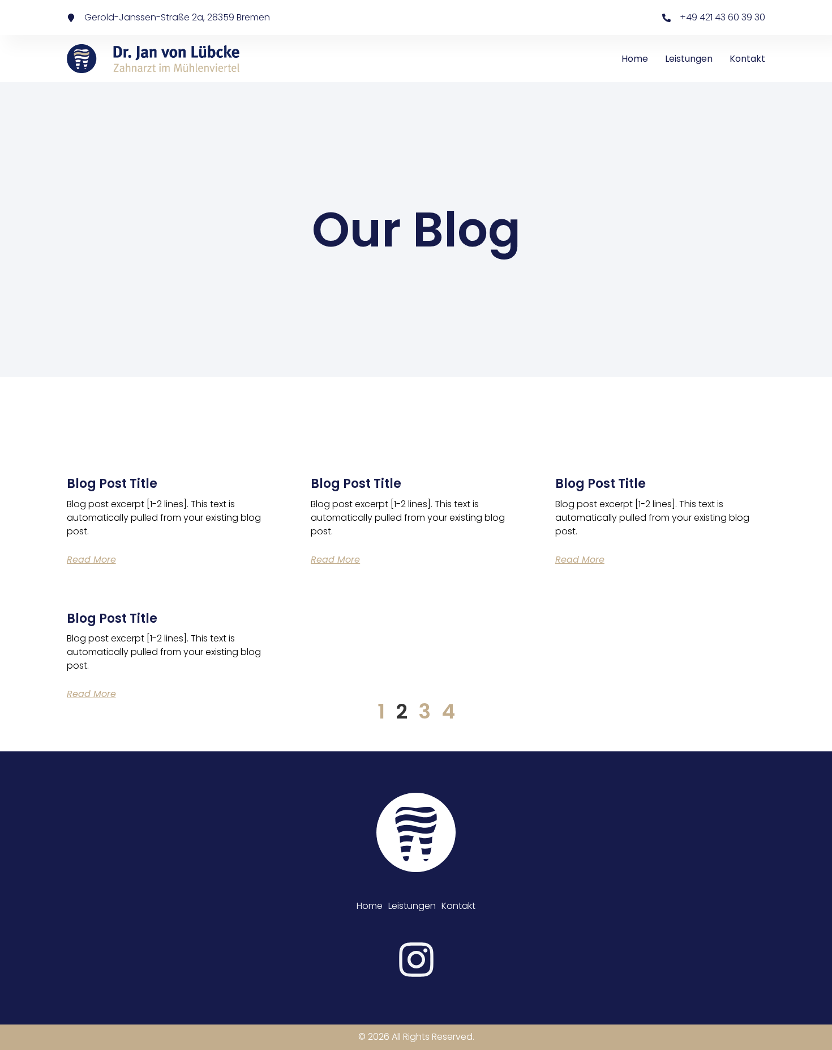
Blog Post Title (112, 483)
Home (634, 58)
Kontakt (747, 58)
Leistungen (689, 58)
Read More (91, 559)
